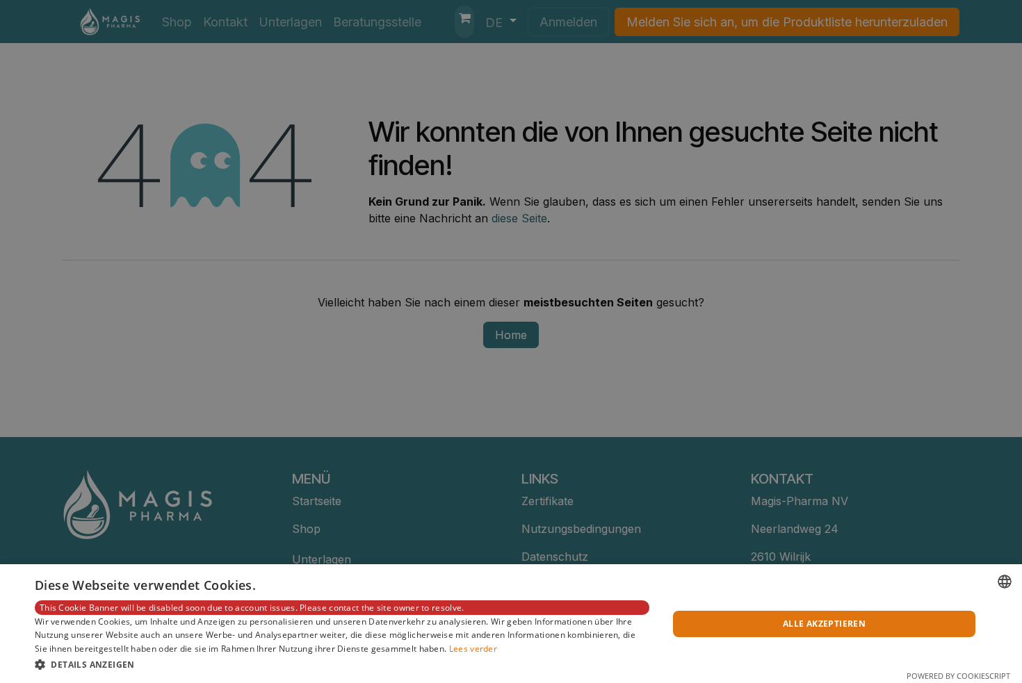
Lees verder (473, 649)
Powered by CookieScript (958, 675)
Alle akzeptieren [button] (824, 623)
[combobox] (1005, 582)
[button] (342, 664)
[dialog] (511, 623)
